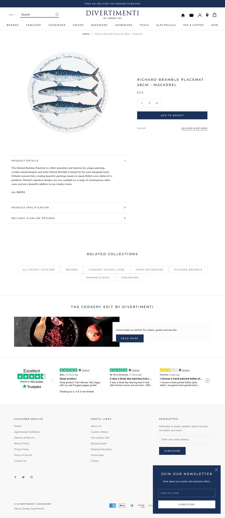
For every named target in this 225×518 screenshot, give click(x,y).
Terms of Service (23, 455)
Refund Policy (21, 443)
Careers (95, 461)
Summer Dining (98, 277)
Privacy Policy (21, 449)
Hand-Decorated (149, 269)
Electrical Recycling (101, 449)
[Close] (216, 469)
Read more (130, 338)
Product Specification (30, 207)
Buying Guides (99, 443)
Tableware (130, 277)
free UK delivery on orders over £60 (112, 3)
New (214, 25)
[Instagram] (31, 477)
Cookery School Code (107, 269)
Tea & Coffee (193, 25)
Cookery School (99, 432)
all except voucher (38, 269)
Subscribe (187, 504)
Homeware (123, 25)
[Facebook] (149, 127)
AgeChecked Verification (27, 432)
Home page (97, 455)
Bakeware (99, 25)
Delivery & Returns (24, 437)
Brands (13, 25)
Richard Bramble (188, 269)
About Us (96, 426)
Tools (144, 25)
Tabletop (33, 25)
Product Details (24, 160)
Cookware (57, 25)
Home (86, 34)
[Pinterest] (158, 127)
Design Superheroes (33, 508)
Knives (78, 25)
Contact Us (20, 461)
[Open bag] (214, 15)
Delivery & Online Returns (33, 218)
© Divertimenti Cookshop (33, 504)
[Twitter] (154, 127)
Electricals (166, 25)
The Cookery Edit (100, 437)
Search (17, 426)
